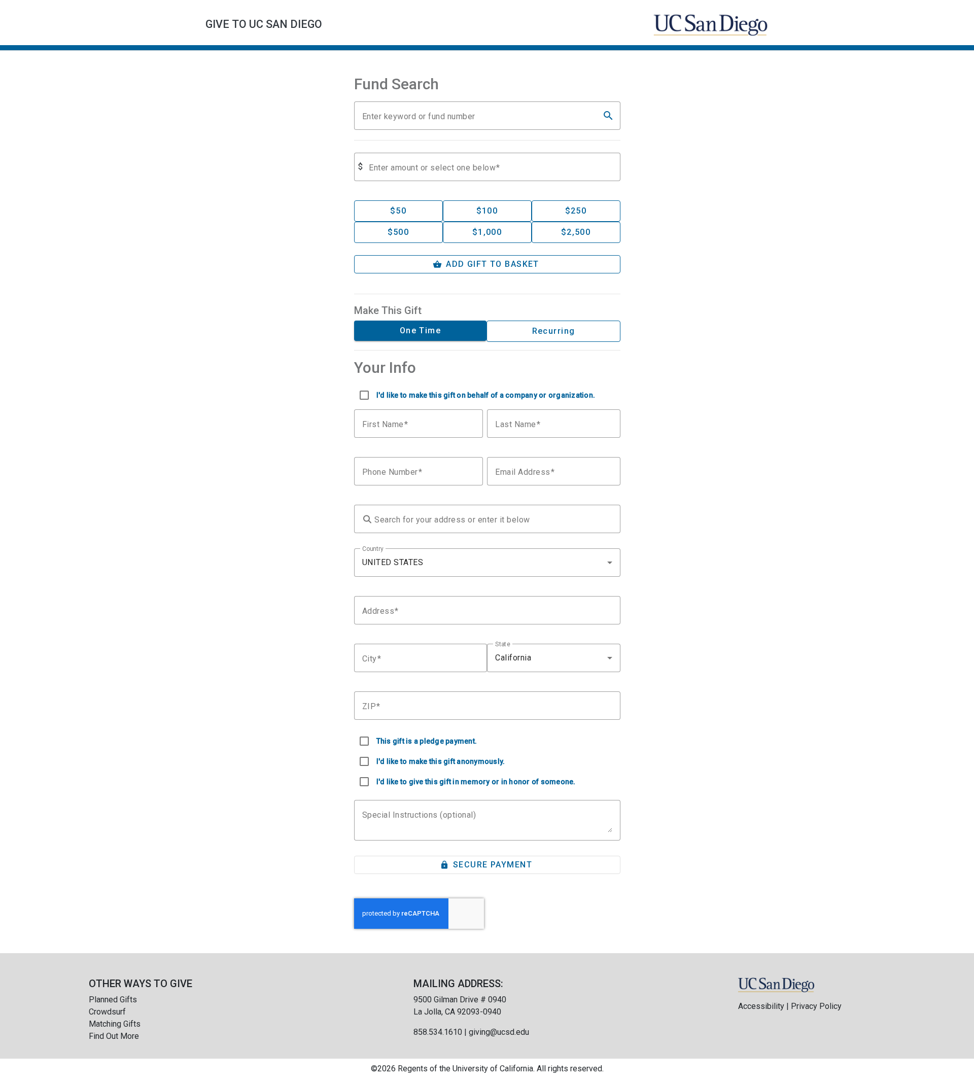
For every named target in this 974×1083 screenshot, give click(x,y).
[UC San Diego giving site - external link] (776, 984)
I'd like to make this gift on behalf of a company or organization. (486, 395)
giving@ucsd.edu (499, 1032)
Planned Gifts (113, 999)
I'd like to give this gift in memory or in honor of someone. (476, 782)
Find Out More (114, 1036)
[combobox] (487, 562)
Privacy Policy (816, 1006)
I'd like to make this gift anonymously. (440, 761)
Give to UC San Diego (263, 24)
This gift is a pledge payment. (426, 741)
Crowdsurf (107, 1012)
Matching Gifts (115, 1024)
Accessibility (761, 1006)
